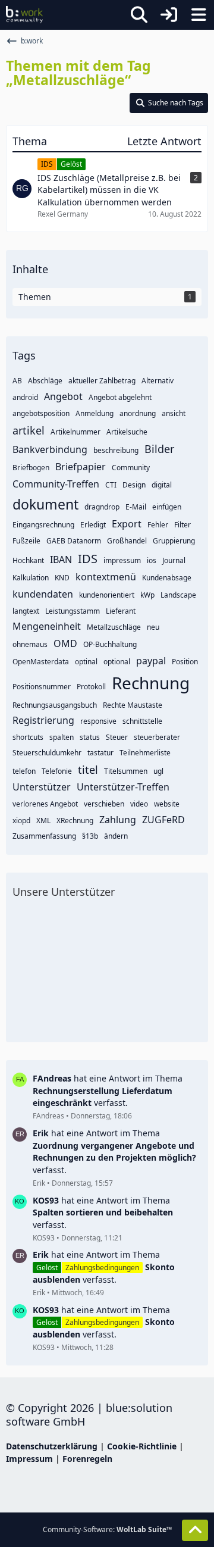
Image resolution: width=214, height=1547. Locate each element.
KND (62, 578)
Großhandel (127, 541)
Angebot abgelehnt (120, 397)
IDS (87, 559)
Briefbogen (30, 467)
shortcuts (27, 737)
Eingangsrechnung (43, 525)
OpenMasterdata (40, 662)
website (167, 804)
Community (131, 467)
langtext (25, 611)
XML (43, 820)
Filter (182, 525)
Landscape (178, 595)
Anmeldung (94, 413)
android (25, 397)
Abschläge (45, 381)
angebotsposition (41, 413)
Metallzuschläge (114, 627)
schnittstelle (142, 721)
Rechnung (151, 682)
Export (126, 523)
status (90, 737)
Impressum (29, 1458)
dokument (45, 504)
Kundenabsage (166, 578)
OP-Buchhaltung (110, 644)
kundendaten (42, 594)
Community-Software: (107, 1529)
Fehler (157, 525)
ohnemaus (30, 644)
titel (88, 769)
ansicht (173, 413)
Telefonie (57, 771)
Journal (173, 560)
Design (134, 485)
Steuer (117, 737)
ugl (158, 771)
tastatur (100, 753)
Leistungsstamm (72, 611)
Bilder (159, 449)
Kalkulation (30, 578)
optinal (86, 662)
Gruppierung (174, 541)
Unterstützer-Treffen (123, 786)
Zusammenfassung (44, 836)
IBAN (61, 559)
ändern (116, 836)
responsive (98, 721)
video (139, 804)
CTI (111, 485)
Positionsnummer (41, 687)
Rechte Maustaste (132, 705)
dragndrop (101, 507)
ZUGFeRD (163, 819)
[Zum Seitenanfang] (195, 1530)
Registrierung (43, 720)
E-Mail (135, 507)
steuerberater (157, 737)
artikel (28, 430)
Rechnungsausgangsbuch (54, 705)
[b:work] (24, 15)
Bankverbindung (49, 449)
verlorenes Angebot (45, 804)
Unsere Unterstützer (63, 892)
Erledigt (93, 525)
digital (162, 485)
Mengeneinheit (46, 626)
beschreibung (116, 450)
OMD (65, 643)
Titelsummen (125, 771)
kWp (147, 595)
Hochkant (28, 560)
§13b (90, 836)
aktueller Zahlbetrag (102, 381)
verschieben (104, 804)
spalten (61, 737)
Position (185, 662)
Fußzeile (26, 541)
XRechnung (74, 820)
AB (17, 381)
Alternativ (157, 381)
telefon (24, 771)
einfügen (166, 507)
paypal (151, 660)
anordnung (137, 413)
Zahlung (117, 819)
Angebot (63, 396)
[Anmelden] (169, 15)
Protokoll (91, 687)
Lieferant (121, 611)
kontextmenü (105, 576)
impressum (122, 560)
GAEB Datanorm (73, 541)
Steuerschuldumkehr (46, 753)
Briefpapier (80, 466)
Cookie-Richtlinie (142, 1446)
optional (116, 662)
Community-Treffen (55, 483)
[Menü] (198, 15)
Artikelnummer (75, 432)
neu (153, 627)
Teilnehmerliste (145, 753)
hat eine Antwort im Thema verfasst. (107, 1090)
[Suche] (139, 15)
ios (151, 560)
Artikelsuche (126, 432)
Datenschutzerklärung (51, 1446)
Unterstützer (41, 786)
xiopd (21, 820)
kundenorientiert (106, 595)
